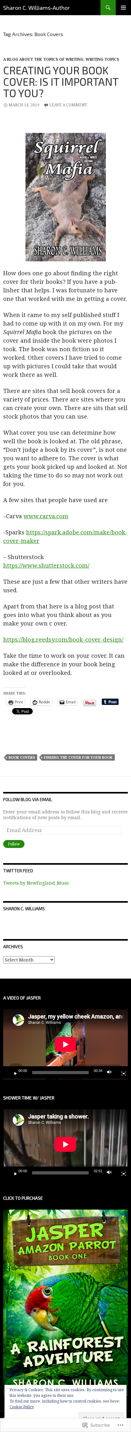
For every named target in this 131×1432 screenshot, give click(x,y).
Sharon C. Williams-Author (36, 7)
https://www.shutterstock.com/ (46, 565)
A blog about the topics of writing (43, 59)
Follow (14, 844)
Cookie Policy (22, 1407)
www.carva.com (46, 516)
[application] (65, 1044)
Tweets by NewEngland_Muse (36, 883)
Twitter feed (18, 870)
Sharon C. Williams (24, 908)
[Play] (13, 1072)
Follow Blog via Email (27, 799)
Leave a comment (68, 105)
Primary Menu (123, 7)
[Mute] (111, 1072)
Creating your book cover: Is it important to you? (60, 81)
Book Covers (22, 757)
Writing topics (102, 59)
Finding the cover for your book (78, 757)
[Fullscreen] (121, 1072)
